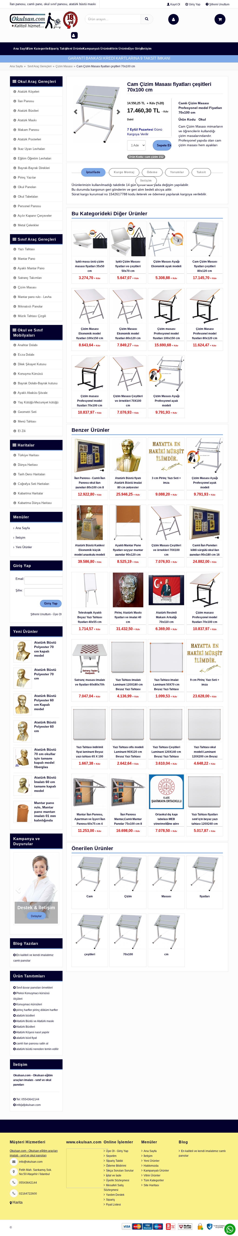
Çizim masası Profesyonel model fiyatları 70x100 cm (89, 401)
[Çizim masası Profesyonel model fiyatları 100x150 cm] (166, 306)
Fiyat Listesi (113, 1204)
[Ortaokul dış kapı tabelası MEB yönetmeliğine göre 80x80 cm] (166, 791)
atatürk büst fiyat (26, 1038)
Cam (89, 896)
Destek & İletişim (36, 907)
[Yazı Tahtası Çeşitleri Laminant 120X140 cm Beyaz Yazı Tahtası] (166, 724)
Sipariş (110, 1199)
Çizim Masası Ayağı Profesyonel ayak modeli (166, 401)
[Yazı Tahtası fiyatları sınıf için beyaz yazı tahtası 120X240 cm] (204, 791)
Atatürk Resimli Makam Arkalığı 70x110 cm (166, 617)
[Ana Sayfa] (44, 20)
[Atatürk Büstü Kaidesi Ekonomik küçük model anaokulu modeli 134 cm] (90, 522)
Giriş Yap (194, 4)
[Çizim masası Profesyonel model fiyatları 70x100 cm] (90, 373)
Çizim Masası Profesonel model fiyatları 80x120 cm (204, 333)
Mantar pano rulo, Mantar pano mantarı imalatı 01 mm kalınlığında (45, 811)
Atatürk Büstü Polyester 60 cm (45, 726)
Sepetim (111, 1156)
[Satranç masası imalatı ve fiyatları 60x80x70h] (90, 657)
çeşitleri (89, 954)
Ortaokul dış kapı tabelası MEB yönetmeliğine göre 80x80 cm (166, 821)
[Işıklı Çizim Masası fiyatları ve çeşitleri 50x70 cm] (128, 239)
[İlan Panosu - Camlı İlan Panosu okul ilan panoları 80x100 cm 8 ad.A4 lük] (90, 455)
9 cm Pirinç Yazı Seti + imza (204, 682)
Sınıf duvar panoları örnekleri (34, 987)
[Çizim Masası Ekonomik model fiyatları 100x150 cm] (90, 306)
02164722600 (28, 1193)
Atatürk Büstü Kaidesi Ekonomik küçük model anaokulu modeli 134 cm (89, 552)
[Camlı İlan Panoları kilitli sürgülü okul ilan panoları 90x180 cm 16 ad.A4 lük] (204, 522)
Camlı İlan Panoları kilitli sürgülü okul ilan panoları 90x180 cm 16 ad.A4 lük (205, 552)
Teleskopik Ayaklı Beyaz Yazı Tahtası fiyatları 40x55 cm (89, 617)
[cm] (166, 931)
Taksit (201, 172)
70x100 (128, 954)
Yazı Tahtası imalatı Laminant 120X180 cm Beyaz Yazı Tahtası (128, 684)
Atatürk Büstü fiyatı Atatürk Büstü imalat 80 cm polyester (128, 482)
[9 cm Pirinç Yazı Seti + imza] (204, 657)
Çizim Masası (64, 66)
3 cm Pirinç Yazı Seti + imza (166, 480)
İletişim (146, 48)
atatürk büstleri (25, 1015)
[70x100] (128, 931)
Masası (166, 896)
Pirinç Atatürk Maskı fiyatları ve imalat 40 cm (128, 617)
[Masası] (166, 873)
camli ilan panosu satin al (32, 1043)
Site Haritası (151, 1185)
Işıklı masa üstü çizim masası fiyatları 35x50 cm (89, 266)
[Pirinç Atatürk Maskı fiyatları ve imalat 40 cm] (128, 590)
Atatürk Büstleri (25, 1026)
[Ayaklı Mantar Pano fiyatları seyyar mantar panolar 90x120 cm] (128, 522)
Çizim (128, 896)
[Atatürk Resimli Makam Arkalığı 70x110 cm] (166, 590)
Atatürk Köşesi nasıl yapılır (32, 1032)
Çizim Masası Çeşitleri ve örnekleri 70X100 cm (128, 401)
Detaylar (36, 916)
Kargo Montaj (124, 172)
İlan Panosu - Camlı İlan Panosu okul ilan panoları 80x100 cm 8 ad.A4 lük (89, 485)
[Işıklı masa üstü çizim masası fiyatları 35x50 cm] (90, 239)
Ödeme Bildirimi (116, 1165)
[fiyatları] (204, 873)
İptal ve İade (113, 1175)
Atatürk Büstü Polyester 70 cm (45, 674)
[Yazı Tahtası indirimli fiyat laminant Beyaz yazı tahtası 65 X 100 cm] (90, 724)
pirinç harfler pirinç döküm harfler (37, 1010)
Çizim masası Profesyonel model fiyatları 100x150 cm (166, 333)
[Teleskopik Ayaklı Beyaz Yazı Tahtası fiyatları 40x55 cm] (90, 590)
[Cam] (90, 873)
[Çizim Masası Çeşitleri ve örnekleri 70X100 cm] (128, 373)
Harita (18, 1202)
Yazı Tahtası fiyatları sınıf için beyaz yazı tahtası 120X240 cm (205, 819)
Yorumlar (177, 172)
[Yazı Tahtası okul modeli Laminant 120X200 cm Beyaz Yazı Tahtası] (204, 724)
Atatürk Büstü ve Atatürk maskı (35, 1021)
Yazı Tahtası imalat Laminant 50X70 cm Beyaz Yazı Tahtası (166, 684)
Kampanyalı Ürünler (97, 48)
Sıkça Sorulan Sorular (120, 1170)
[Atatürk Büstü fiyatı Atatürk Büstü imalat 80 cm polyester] (128, 455)
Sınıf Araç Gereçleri (39, 66)
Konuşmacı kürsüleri (29, 1004)
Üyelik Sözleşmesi (117, 1180)
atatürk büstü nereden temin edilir (37, 1049)
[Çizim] (128, 873)
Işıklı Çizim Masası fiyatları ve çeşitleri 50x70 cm (128, 266)
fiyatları (205, 896)
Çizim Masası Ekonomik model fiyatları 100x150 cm (89, 333)
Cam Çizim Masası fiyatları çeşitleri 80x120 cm (204, 266)
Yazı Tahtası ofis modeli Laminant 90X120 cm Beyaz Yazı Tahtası (128, 752)
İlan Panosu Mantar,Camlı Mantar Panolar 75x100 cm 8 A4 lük (128, 821)
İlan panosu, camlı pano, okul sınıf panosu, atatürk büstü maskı (53, 4)
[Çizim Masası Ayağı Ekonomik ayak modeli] (166, 239)
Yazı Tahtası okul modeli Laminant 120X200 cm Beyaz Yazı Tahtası (205, 754)
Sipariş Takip (58, 48)
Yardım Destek (115, 1194)
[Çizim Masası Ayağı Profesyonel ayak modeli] (166, 373)
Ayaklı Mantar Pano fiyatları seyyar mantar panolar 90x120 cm (128, 550)
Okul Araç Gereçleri (37, 82)
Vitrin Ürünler (119, 48)
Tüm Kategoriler (38, 48)
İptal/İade (93, 172)
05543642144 (28, 1182)
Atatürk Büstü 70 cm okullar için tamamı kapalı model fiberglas (45, 758)
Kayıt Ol (175, 4)
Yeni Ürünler (75, 48)
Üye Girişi (135, 48)
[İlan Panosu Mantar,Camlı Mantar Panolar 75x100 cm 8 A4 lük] (128, 791)
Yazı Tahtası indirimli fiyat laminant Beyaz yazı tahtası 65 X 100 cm (89, 754)
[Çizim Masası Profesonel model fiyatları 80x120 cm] (204, 306)
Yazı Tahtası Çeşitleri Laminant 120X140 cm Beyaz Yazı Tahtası (166, 752)
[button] (73, 114)
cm (166, 954)
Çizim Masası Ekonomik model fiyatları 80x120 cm (128, 333)
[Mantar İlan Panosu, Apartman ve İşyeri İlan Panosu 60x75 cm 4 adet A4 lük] (90, 791)
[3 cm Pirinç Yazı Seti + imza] (166, 455)
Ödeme (152, 172)
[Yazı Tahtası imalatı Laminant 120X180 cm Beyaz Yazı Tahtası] (128, 657)
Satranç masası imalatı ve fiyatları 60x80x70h (89, 682)
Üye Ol (57, 614)
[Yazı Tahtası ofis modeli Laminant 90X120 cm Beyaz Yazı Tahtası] (128, 724)
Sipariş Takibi (114, 1160)
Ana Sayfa (20, 48)
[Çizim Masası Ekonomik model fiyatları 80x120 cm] (128, 306)
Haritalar (26, 445)
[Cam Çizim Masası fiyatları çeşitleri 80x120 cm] (204, 239)
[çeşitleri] (90, 931)
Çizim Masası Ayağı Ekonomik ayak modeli (166, 264)
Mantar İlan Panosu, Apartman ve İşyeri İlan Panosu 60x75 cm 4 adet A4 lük (89, 821)
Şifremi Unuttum (218, 4)
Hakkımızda (151, 1165)
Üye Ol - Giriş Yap (117, 1151)
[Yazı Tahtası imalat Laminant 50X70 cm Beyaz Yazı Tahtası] (166, 657)
